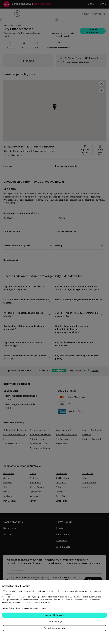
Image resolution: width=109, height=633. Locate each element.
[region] (54, 606)
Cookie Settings (54, 621)
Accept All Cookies (54, 615)
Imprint (43, 608)
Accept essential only (54, 628)
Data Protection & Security (27, 608)
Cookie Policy (8, 608)
